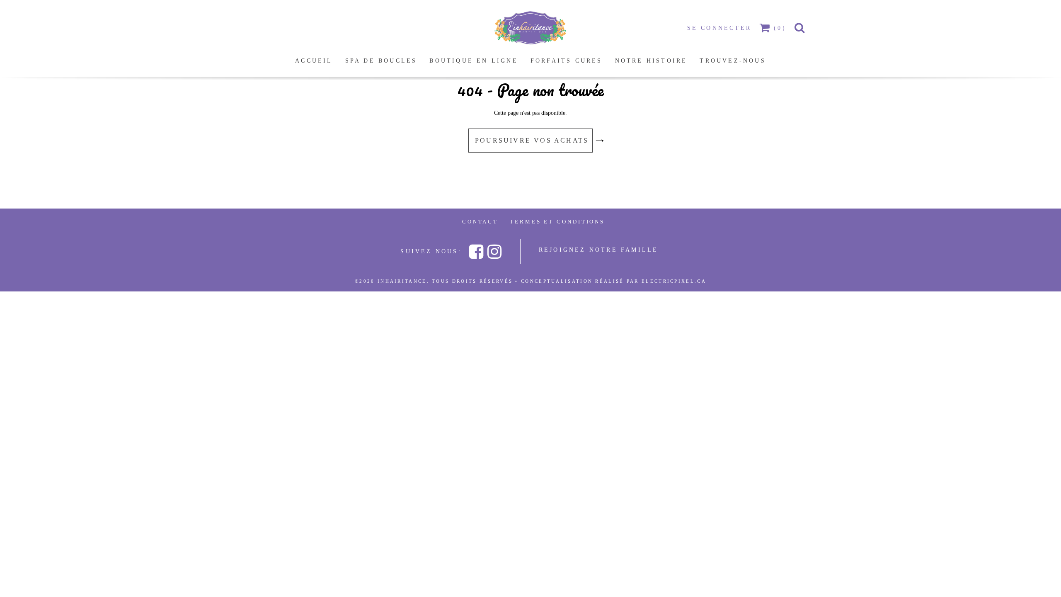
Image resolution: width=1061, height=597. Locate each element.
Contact (480, 221)
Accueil (313, 61)
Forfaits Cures (566, 61)
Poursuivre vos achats (533, 140)
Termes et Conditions (557, 221)
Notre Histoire (651, 61)
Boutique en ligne (473, 61)
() (780, 28)
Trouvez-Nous (732, 61)
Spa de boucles (381, 61)
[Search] (800, 28)
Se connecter (719, 28)
